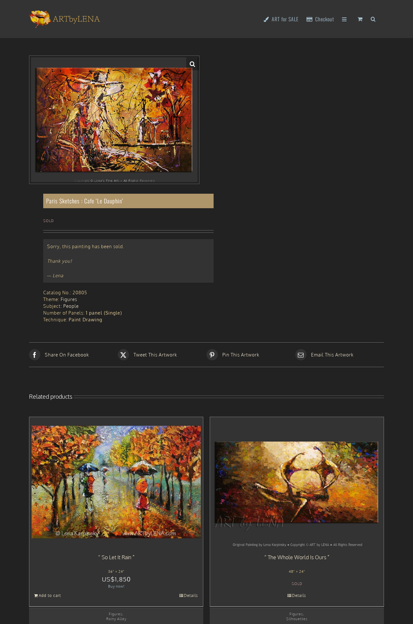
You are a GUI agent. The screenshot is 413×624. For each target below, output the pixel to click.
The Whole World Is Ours (297, 557)
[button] (373, 18)
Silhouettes (296, 618)
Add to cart (50, 595)
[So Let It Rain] (116, 482)
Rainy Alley (116, 618)
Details (191, 595)
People (71, 306)
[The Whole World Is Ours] (297, 482)
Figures (69, 299)
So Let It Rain (116, 557)
